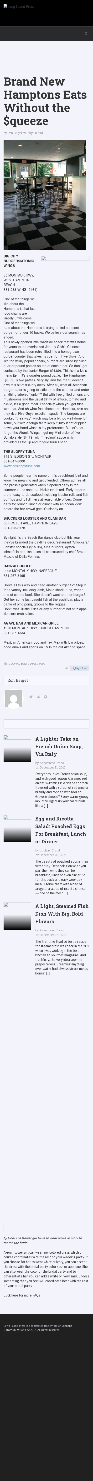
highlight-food (79, 668)
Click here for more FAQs (22, 1295)
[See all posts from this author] (13, 698)
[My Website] (46, 697)
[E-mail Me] (39, 697)
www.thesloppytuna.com (22, 465)
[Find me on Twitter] (32, 697)
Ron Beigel (15, 133)
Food (42, 663)
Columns (14, 663)
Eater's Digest (29, 663)
